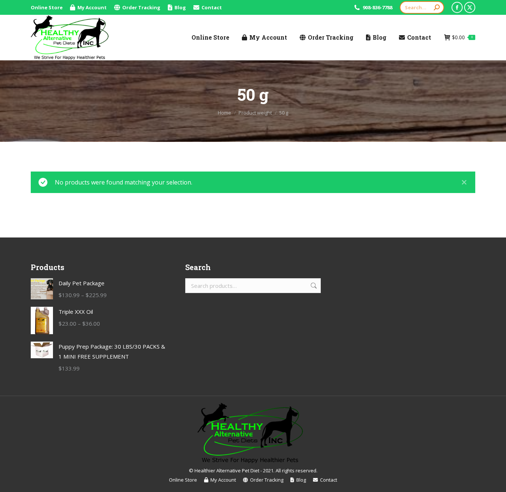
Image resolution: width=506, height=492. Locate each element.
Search (313, 285)
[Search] (437, 7)
